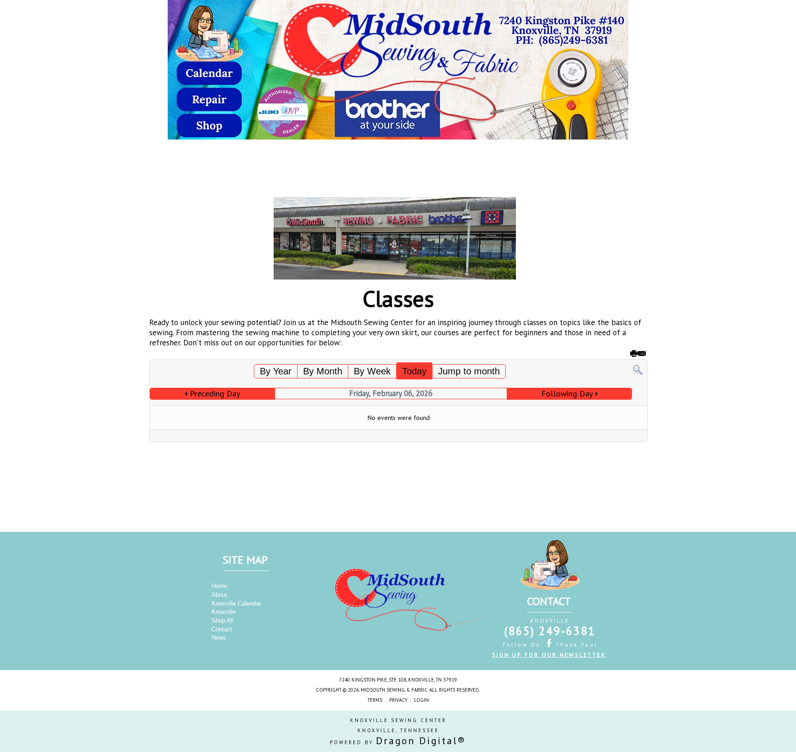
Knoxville (223, 611)
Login (421, 700)
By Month (322, 371)
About (219, 594)
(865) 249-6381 (550, 631)
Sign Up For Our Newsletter (549, 654)
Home (219, 586)
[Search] (638, 369)
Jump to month (469, 371)
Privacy (398, 700)
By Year (276, 371)
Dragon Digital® (421, 740)
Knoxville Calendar (236, 603)
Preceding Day (215, 393)
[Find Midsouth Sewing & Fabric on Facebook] (550, 643)
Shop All (222, 620)
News (218, 637)
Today (414, 371)
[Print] (633, 355)
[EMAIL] (641, 355)
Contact (221, 629)
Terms (375, 700)
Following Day (567, 393)
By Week (372, 371)
